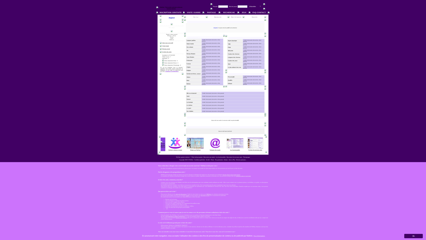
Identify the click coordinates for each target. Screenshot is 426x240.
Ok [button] (413, 236)
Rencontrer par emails (209, 157)
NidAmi (191, 159)
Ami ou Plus (232, 159)
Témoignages (246, 157)
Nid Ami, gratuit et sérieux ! (183, 157)
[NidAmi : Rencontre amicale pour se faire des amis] (170, 9)
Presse (212, 159)
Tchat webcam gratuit (196, 157)
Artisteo (226, 159)
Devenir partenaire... (241, 159)
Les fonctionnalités (221, 157)
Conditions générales (199, 159)
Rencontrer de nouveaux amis (234, 157)
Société (208, 159)
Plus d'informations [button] (259, 236)
